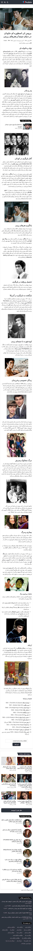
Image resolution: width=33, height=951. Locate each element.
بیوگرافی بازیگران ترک (26, 938)
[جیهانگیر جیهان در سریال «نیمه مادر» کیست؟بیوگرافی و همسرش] (27, 863)
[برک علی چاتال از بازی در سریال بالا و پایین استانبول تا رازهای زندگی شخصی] (27, 883)
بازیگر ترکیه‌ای (5, 929)
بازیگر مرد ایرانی (11, 932)
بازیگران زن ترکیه (27, 929)
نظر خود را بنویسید (16, 810)
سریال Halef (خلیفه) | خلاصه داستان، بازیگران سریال (20, 912)
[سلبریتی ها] (25, 2)
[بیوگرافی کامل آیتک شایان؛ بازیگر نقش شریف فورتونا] (8, 795)
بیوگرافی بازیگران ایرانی (18, 935)
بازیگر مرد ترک (28, 935)
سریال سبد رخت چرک (10, 940)
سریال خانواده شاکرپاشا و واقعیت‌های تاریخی (22, 905)
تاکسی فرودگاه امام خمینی (27, 890)
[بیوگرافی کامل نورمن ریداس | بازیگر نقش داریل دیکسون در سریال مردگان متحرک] (24, 778)
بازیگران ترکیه (20, 927)
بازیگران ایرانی (28, 927)
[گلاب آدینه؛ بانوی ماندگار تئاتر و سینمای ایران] (8, 778)
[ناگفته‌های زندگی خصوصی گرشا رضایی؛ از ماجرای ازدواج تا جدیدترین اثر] (24, 761)
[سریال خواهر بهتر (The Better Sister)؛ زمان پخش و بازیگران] (27, 843)
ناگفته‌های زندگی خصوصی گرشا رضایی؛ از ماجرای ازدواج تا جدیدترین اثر (24, 768)
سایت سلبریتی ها (27, 940)
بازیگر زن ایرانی (28, 932)
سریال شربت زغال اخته (26, 943)
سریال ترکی (19, 940)
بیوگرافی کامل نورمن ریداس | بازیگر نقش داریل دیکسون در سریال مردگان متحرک (25, 785)
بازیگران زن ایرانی (11, 927)
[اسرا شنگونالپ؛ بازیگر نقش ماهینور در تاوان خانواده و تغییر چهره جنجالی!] (27, 823)
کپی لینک (16, 744)
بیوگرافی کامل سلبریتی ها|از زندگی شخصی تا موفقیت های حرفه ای (17, 901)
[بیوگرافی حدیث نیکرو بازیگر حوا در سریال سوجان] (8, 761)
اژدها (7, 63)
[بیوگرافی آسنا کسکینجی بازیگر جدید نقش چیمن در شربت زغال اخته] (27, 833)
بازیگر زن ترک (19, 932)
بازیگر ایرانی (19, 929)
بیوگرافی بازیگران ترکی (15, 938)
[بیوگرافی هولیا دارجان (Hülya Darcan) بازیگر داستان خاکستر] (27, 853)
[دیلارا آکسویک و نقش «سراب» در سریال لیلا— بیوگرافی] (24, 795)
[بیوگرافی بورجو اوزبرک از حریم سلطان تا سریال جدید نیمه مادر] (27, 873)
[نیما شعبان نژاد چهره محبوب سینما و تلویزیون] (27, 126)
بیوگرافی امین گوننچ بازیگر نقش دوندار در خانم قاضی (20, 908)
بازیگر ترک (12, 929)
